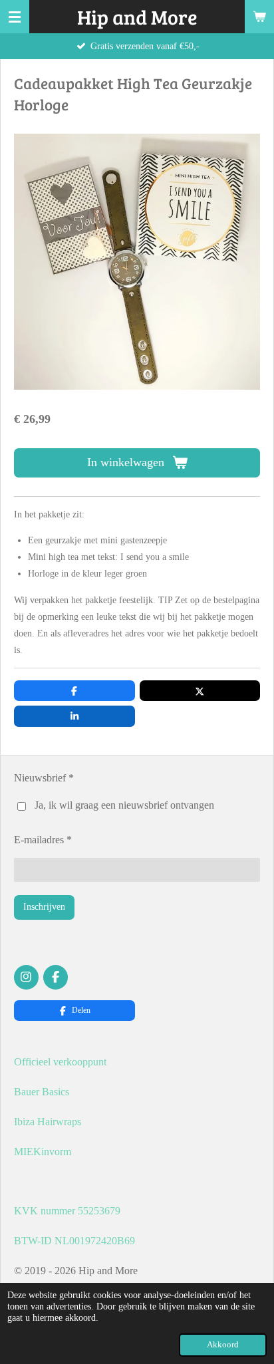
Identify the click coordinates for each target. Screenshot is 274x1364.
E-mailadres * (43, 839)
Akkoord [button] (223, 1344)
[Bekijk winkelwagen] (259, 16)
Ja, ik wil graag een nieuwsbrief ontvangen (124, 805)
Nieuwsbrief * (44, 777)
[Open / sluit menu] (14, 16)
